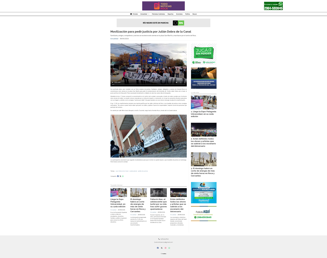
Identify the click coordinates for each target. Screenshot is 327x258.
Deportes (170, 14)
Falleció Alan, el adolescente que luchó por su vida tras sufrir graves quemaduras (158, 204)
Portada (135, 14)
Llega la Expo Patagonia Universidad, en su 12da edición (117, 203)
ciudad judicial (133, 171)
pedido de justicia (143, 171)
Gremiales (179, 14)
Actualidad (143, 14)
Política (187, 14)
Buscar (195, 14)
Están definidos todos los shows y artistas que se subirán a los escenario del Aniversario (178, 205)
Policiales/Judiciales (158, 14)
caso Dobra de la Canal (122, 171)
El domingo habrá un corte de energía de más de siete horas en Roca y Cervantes (137, 205)
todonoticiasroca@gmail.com (163, 242)
